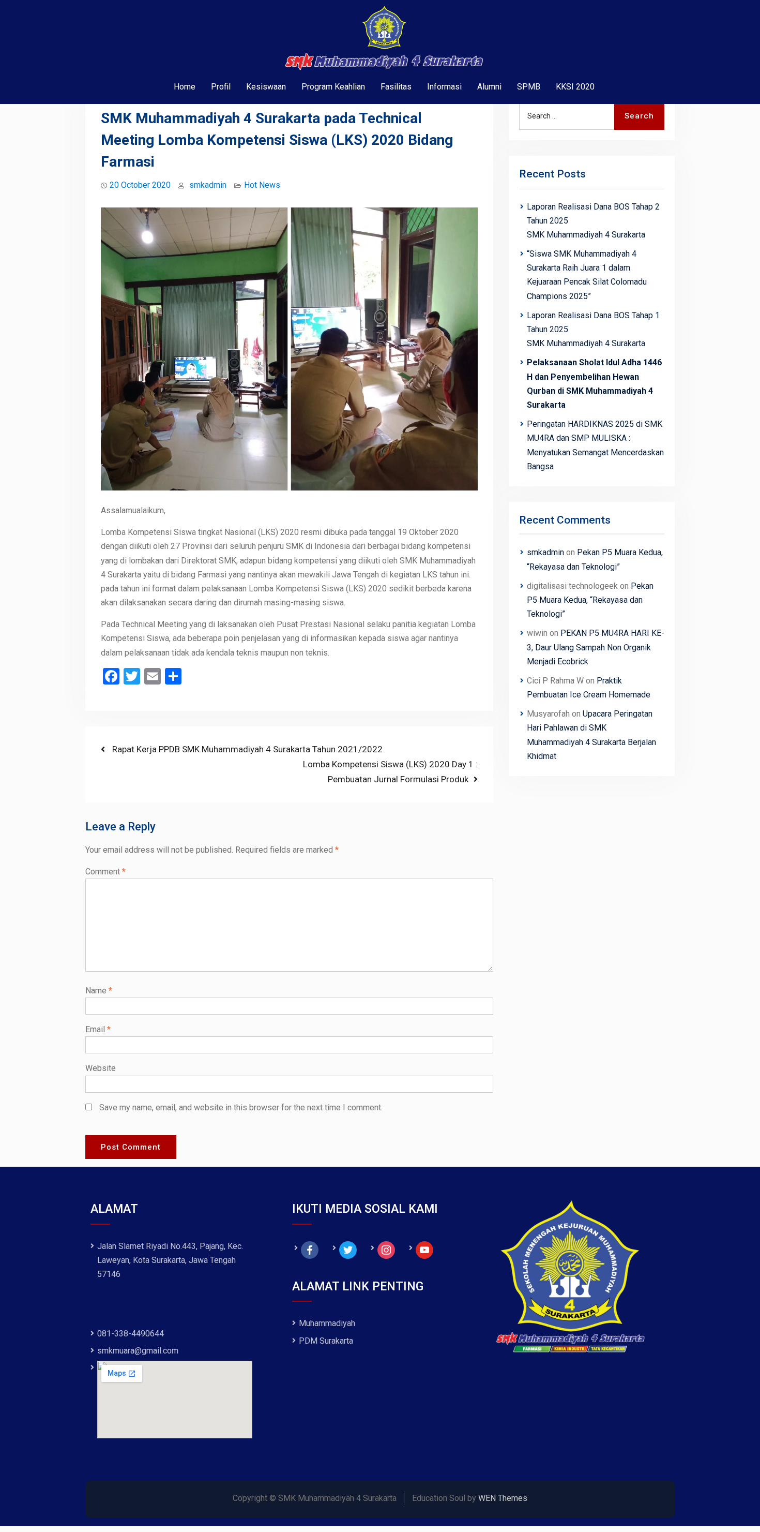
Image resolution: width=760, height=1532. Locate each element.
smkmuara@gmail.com (137, 1351)
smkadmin (207, 185)
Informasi (444, 87)
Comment (105, 871)
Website (100, 1068)
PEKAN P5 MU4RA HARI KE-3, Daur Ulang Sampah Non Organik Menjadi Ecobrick (595, 647)
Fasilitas (396, 87)
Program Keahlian (333, 87)
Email (98, 1029)
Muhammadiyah (327, 1323)
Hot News (262, 185)
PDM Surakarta (326, 1341)
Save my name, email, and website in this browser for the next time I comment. (241, 1107)
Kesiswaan (266, 87)
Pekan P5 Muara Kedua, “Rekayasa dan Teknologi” (590, 600)
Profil (221, 87)
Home (184, 87)
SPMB (528, 87)
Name (98, 990)
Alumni (489, 87)
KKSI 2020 (575, 87)
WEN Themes (502, 1498)
